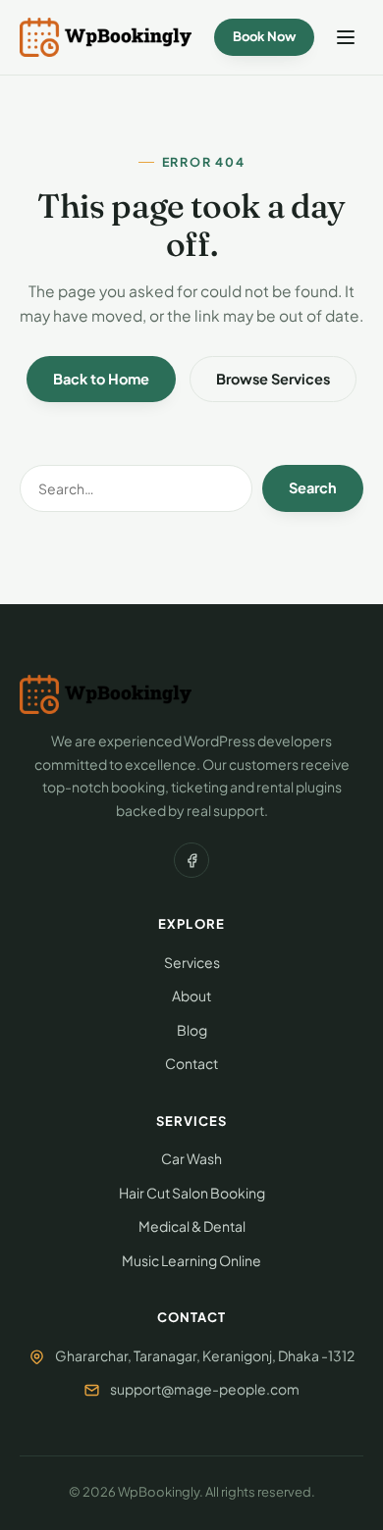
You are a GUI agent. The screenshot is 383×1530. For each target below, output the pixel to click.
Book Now (264, 36)
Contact (191, 1063)
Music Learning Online (191, 1260)
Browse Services (273, 378)
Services (192, 962)
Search (313, 487)
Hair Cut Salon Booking (192, 1192)
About (191, 995)
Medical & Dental (192, 1226)
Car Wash (191, 1158)
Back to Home (101, 378)
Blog (192, 1030)
